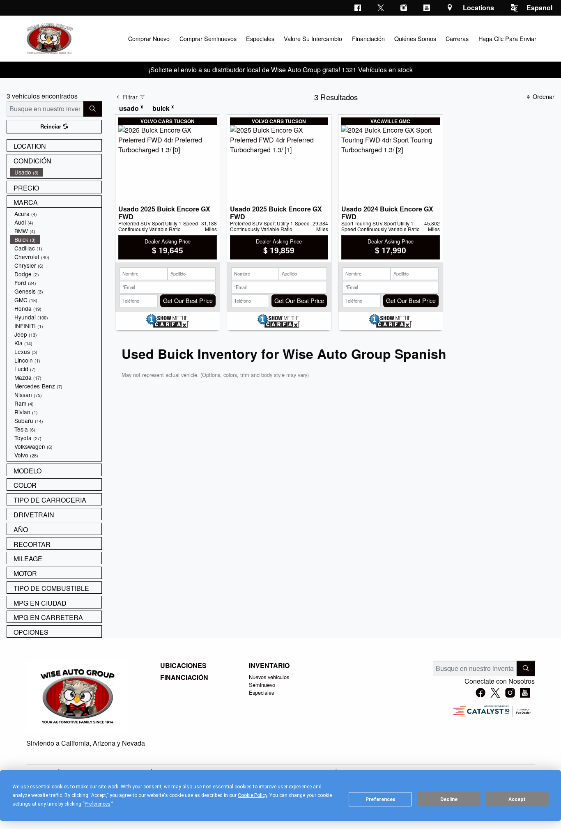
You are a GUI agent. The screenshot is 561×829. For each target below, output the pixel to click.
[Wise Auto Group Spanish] (49, 37)
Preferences (380, 799)
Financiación (184, 677)
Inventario (269, 665)
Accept (517, 799)
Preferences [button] (97, 804)
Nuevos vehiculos (269, 677)
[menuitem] (55, 172)
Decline (449, 799)
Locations (478, 7)
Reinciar (51, 126)
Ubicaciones (183, 665)
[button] (148, 38)
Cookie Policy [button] (252, 795)
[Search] (92, 109)
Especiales (261, 692)
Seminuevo (262, 685)
